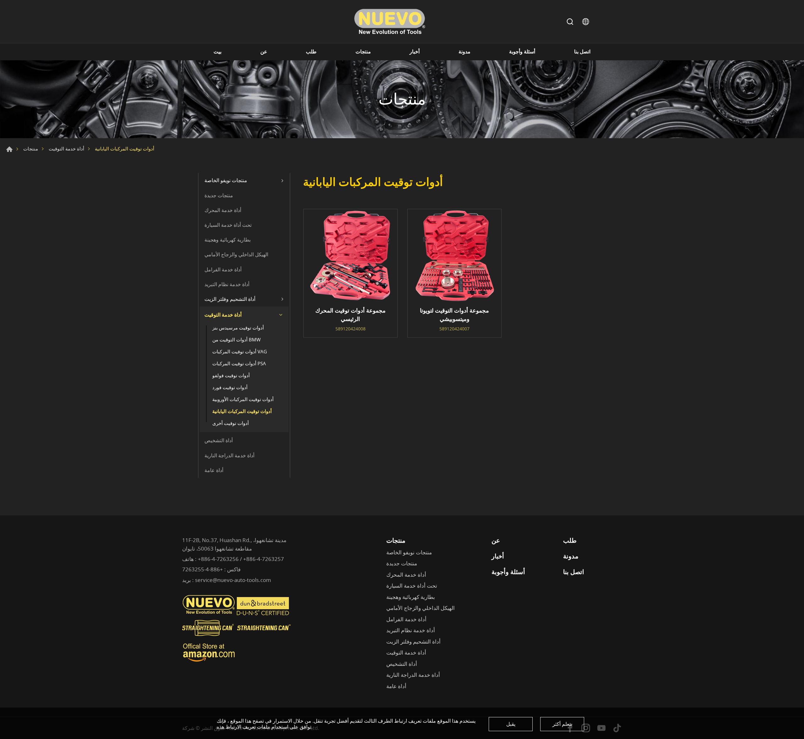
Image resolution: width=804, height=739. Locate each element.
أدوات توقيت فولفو (231, 375)
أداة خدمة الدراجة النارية (229, 455)
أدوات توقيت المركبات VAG (239, 351)
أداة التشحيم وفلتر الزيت (229, 299)
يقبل (510, 723)
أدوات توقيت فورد (229, 387)
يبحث (570, 21)
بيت (217, 52)
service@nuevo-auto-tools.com (233, 580)
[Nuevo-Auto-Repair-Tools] (389, 21)
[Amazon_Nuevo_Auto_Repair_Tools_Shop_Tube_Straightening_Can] (209, 661)
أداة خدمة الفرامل (223, 269)
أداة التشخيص (218, 440)
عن (263, 52)
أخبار (415, 52)
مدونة (464, 52)
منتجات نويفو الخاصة (225, 180)
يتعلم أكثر (562, 723)
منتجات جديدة (218, 195)
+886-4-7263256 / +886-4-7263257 (241, 558)
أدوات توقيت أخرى (230, 423)
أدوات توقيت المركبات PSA (239, 363)
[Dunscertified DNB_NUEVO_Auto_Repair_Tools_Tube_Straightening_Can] (263, 613)
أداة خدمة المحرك (222, 210)
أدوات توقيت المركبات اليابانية (242, 411)
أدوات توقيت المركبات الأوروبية (243, 399)
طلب (311, 52)
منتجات (363, 52)
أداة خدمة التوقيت (66, 148)
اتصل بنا (582, 52)
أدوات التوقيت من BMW (236, 339)
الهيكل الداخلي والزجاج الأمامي (236, 254)
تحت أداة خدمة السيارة (228, 224)
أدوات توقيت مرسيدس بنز (238, 327)
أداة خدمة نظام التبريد (226, 284)
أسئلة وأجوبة (522, 52)
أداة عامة (213, 470)
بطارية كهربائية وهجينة (227, 239)
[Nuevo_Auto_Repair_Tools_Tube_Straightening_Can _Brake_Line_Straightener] (237, 638)
